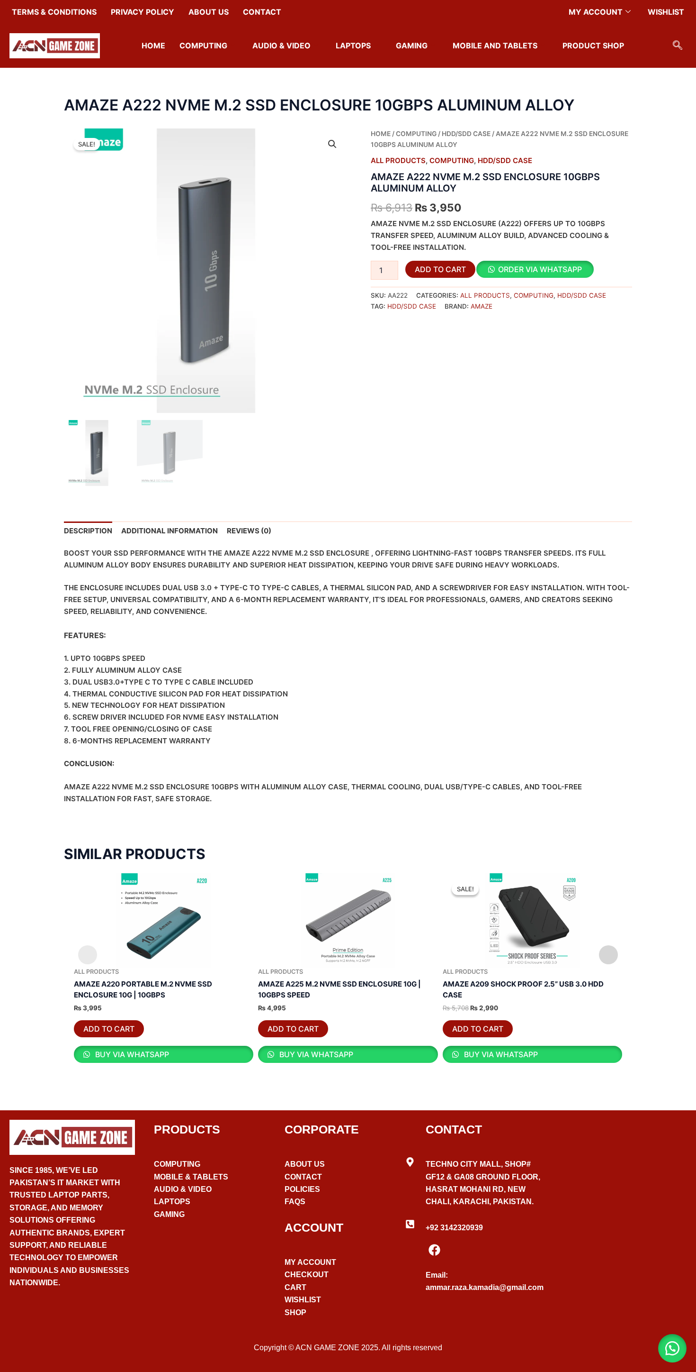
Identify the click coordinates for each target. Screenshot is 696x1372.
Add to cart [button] (108, 1028)
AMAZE (481, 306)
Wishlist (666, 12)
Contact (262, 12)
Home (153, 45)
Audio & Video (281, 45)
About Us (208, 12)
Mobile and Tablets (495, 45)
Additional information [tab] (169, 530)
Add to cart (440, 269)
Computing (203, 45)
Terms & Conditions (54, 12)
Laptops (353, 45)
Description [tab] (88, 530)
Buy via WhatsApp (131, 1054)
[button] (677, 46)
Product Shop (593, 45)
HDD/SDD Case (466, 133)
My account (596, 12)
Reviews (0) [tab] (249, 530)
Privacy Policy (142, 12)
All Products (398, 160)
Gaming (412, 45)
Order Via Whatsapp (540, 269)
